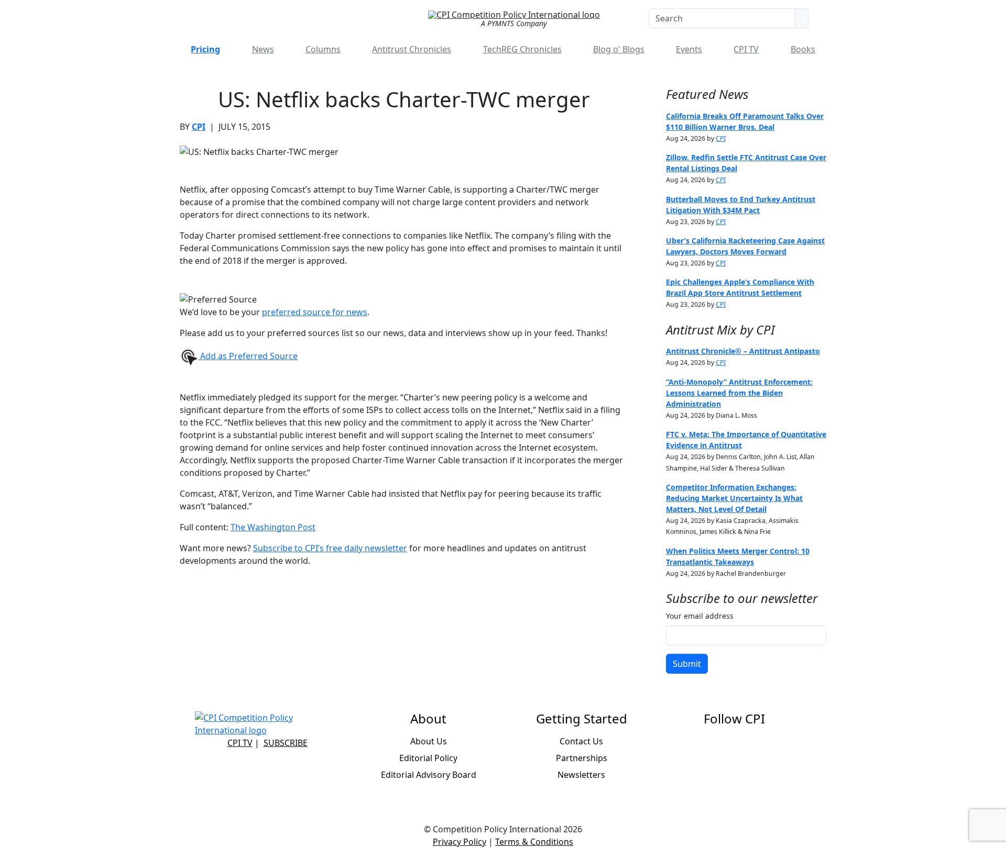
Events (689, 49)
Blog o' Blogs (618, 49)
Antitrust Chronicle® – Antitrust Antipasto (743, 351)
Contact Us (581, 741)
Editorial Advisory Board (428, 774)
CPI (198, 126)
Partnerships (581, 758)
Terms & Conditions (534, 841)
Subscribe (286, 743)
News (263, 49)
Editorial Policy (428, 758)
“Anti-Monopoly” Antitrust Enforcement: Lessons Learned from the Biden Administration (739, 393)
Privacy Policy (459, 841)
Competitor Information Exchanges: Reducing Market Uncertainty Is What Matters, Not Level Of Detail (734, 498)
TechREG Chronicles (522, 49)
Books (803, 49)
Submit (687, 664)
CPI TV (746, 49)
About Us (428, 741)
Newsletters (581, 774)
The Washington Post (273, 527)
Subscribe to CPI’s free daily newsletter (330, 548)
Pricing (205, 49)
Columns (323, 49)
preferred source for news (314, 312)
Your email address (700, 616)
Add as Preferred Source (248, 356)
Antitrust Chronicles (411, 49)
